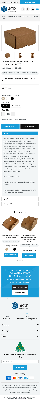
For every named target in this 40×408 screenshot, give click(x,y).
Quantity (5, 110)
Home (3, 16)
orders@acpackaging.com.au (27, 319)
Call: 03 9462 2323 (20, 287)
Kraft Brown (6, 249)
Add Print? (5, 102)
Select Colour (10, 95)
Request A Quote (30, 2)
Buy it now (29, 126)
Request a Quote (20, 292)
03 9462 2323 (7, 319)
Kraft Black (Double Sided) (14, 249)
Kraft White (10, 249)
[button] (28, 9)
